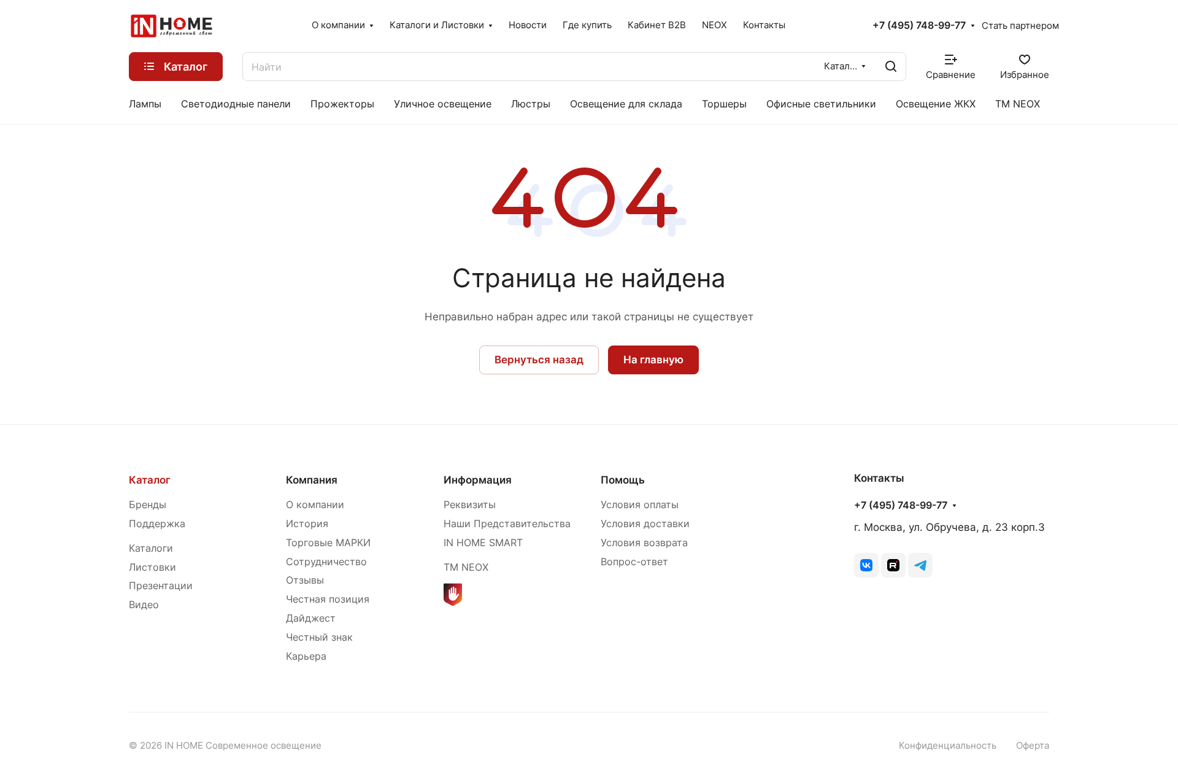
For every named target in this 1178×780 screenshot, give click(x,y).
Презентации (161, 586)
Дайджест (311, 618)
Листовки (152, 567)
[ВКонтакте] (866, 565)
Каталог (150, 480)
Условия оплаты (640, 505)
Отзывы (305, 580)
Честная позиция (327, 599)
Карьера (306, 656)
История (307, 524)
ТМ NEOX (466, 567)
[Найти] (891, 66)
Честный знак (319, 637)
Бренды (147, 505)
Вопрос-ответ (634, 562)
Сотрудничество (326, 562)
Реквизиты (470, 505)
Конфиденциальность (947, 745)
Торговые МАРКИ (328, 543)
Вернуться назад (539, 359)
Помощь (623, 480)
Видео (144, 605)
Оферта (1032, 745)
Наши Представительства (507, 524)
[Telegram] (920, 565)
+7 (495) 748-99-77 (919, 25)
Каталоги (151, 548)
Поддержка (157, 524)
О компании (315, 505)
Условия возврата (644, 543)
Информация (478, 480)
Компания (311, 480)
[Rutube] (893, 565)
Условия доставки (645, 524)
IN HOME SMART (483, 543)
